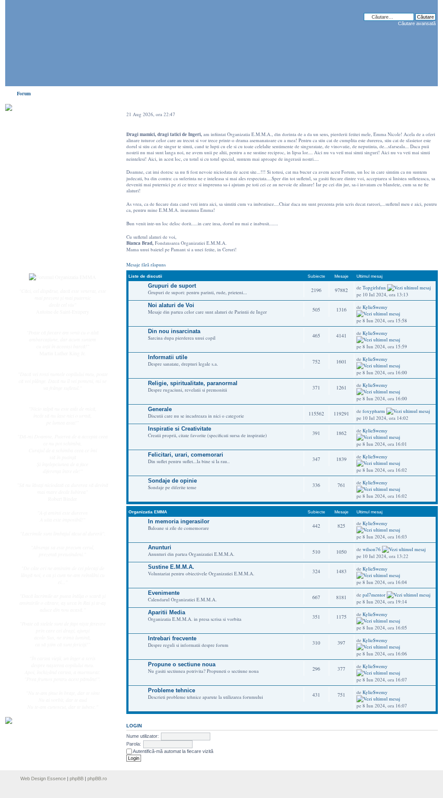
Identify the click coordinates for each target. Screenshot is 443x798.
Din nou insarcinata (174, 331)
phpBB (76, 778)
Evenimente (164, 593)
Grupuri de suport (172, 285)
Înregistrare (46, 250)
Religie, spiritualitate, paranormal (193, 383)
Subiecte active (49, 195)
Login (40, 259)
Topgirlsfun (374, 287)
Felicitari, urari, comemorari (185, 454)
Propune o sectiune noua (181, 664)
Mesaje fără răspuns (146, 264)
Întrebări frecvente (52, 214)
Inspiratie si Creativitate (179, 428)
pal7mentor (374, 594)
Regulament (46, 224)
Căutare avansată (417, 23)
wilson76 (372, 549)
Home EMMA (49, 151)
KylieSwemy (375, 307)
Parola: (133, 743)
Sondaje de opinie (172, 480)
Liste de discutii (145, 276)
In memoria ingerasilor (178, 521)
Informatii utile (167, 357)
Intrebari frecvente (172, 638)
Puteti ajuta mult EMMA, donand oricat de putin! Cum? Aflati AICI (58, 122)
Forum (24, 93)
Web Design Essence (43, 778)
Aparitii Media (166, 612)
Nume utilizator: (142, 736)
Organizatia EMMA (147, 511)
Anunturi (159, 547)
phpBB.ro (97, 778)
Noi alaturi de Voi (171, 305)
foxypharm (374, 411)
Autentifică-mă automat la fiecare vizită (172, 751)
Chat (39, 170)
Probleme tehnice (171, 690)
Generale (160, 409)
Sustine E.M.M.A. (171, 567)
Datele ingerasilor (52, 205)
